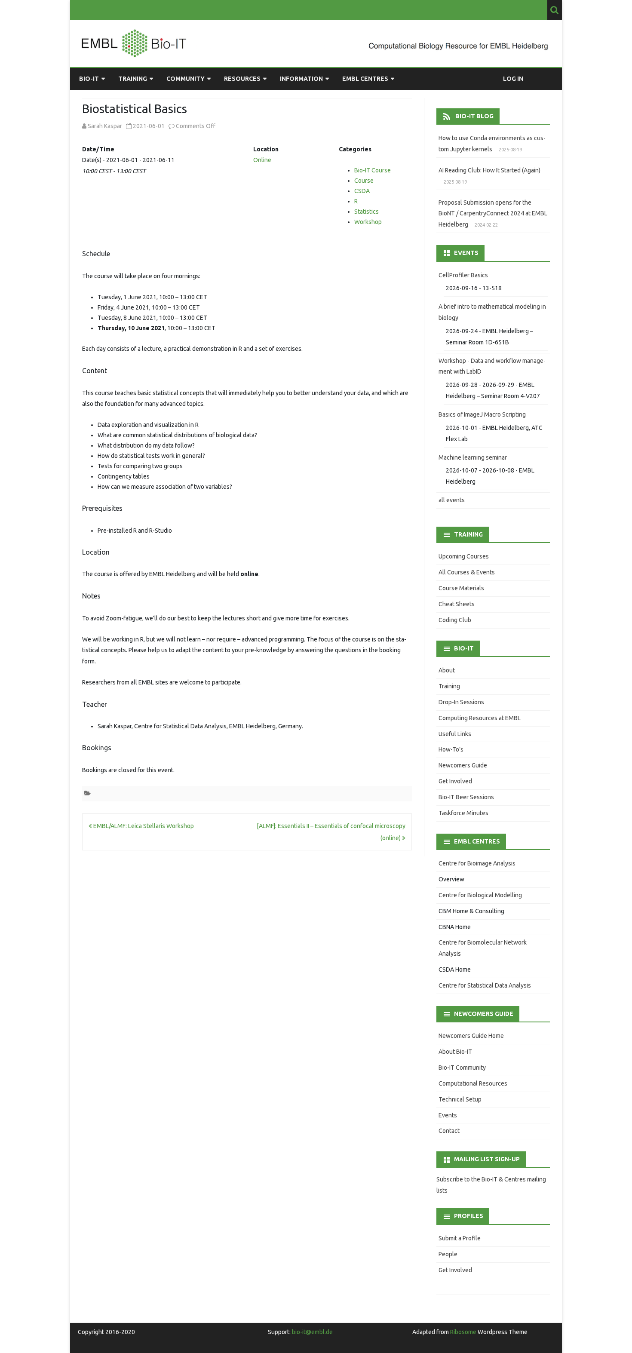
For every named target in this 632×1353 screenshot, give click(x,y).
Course (364, 180)
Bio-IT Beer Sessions (466, 797)
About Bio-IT (455, 1051)
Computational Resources (473, 1083)
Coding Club (455, 620)
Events (448, 1115)
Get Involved (455, 781)
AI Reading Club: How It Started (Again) (489, 170)
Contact (449, 1130)
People (448, 1254)
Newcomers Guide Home (471, 1035)
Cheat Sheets (457, 604)
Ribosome (463, 1331)
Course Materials (461, 588)
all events (452, 500)
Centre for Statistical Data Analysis (485, 985)
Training (132, 78)
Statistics (366, 211)
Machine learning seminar (473, 457)
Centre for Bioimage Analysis (477, 863)
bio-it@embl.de (312, 1331)
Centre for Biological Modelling (480, 895)
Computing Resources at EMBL (480, 718)
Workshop (368, 221)
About (447, 670)
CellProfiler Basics (463, 275)
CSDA (362, 190)
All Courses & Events (467, 572)
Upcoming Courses (464, 556)
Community (185, 78)
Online (262, 159)
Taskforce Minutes (463, 813)
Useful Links (455, 733)
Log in (513, 78)
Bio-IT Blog (474, 116)
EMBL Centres (365, 78)
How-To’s (451, 749)
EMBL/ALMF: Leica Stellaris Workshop (143, 825)
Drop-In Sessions (461, 702)
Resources (242, 78)
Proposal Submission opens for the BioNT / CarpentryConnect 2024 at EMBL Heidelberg (493, 213)
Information (301, 78)
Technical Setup (460, 1099)
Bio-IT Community (462, 1067)
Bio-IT (89, 78)
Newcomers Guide (463, 765)
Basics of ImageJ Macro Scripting (482, 414)
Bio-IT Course (372, 170)
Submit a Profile (460, 1238)
